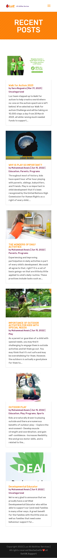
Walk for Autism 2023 (21, 85)
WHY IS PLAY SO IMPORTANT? (25, 165)
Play (11, 334)
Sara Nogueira (19, 88)
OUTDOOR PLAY (17, 407)
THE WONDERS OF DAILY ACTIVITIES (22, 245)
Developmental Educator (23, 486)
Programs (35, 171)
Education (14, 171)
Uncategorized (16, 92)
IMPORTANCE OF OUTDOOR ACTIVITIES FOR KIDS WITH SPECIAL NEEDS (24, 325)
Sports (40, 413)
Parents (24, 171)
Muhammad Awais (21, 168)
